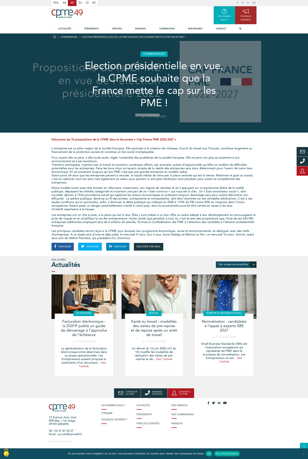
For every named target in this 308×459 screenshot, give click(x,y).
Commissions (167, 29)
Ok (209, 453)
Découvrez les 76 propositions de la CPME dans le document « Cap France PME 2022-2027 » (115, 139)
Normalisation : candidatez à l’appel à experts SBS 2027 (224, 326)
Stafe (69, 441)
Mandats (140, 29)
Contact (221, 29)
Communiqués (69, 37)
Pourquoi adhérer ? (114, 420)
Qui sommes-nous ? (113, 405)
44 (64, 2)
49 (72, 2)
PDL (56, 2)
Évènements (91, 29)
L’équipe (106, 413)
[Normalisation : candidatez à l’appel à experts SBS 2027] (224, 296)
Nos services (179, 405)
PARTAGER (64, 246)
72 (87, 2)
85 (94, 2)
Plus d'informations (227, 453)
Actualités (64, 29)
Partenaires (195, 29)
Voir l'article (164, 359)
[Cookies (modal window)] (6, 453)
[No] (303, 453)
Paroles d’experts (148, 424)
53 (80, 2)
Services (117, 29)
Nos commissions (182, 414)
